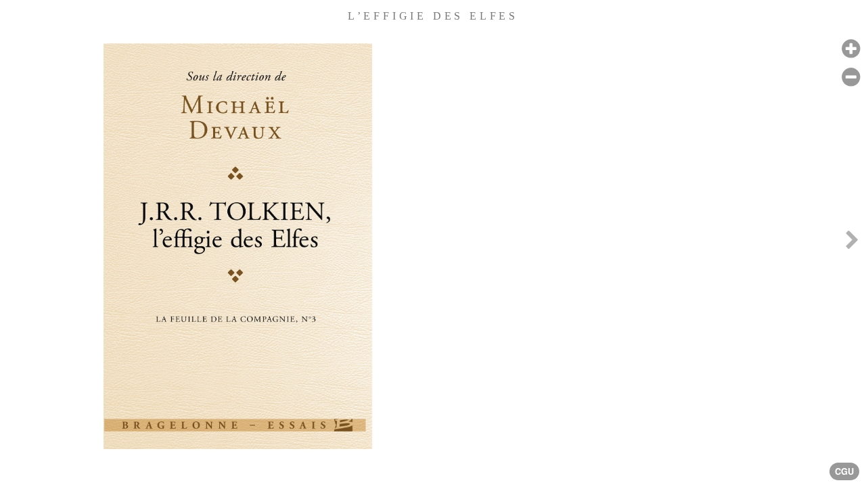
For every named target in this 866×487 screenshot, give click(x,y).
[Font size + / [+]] (851, 49)
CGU (844, 471)
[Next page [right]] (852, 243)
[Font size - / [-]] (851, 77)
